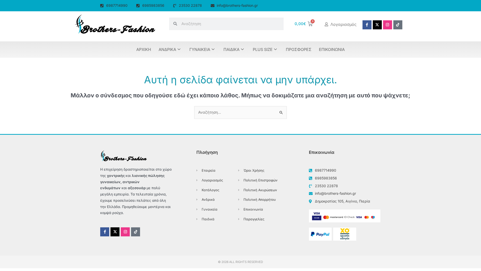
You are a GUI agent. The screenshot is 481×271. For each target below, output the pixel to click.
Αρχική (143, 49)
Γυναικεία (199, 49)
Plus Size (263, 49)
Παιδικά (231, 49)
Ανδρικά (167, 49)
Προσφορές (298, 49)
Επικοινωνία (332, 49)
